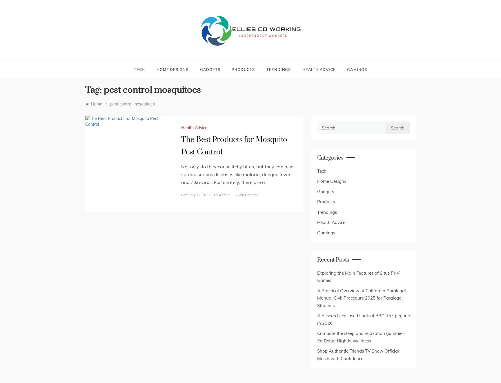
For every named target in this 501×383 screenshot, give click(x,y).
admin (224, 195)
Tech (139, 69)
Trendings (278, 69)
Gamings (357, 69)
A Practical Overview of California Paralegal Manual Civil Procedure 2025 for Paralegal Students (361, 298)
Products (243, 69)
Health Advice (318, 69)
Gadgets (210, 69)
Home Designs (172, 69)
